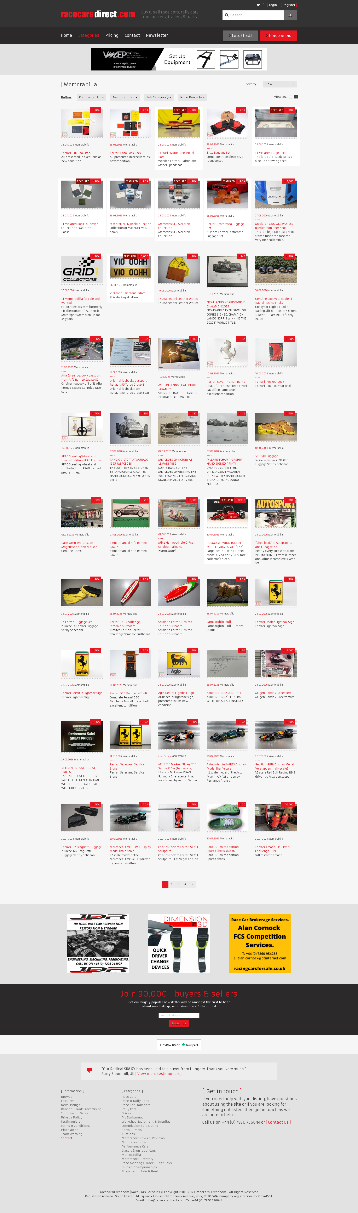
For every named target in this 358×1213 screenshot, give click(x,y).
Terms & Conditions (75, 1126)
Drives (126, 1113)
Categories (88, 35)
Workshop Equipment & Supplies (146, 1121)
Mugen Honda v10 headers (273, 693)
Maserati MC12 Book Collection (130, 224)
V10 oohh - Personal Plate (127, 293)
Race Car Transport (136, 1105)
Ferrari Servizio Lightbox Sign (82, 693)
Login (273, 5)
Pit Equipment (132, 1117)
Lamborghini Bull (219, 622)
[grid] (296, 97)
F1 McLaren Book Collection (79, 224)
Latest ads (242, 35)
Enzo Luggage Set (218, 152)
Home (66, 35)
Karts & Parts (132, 1130)
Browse (66, 1097)
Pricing (112, 35)
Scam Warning (71, 1134)
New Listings (70, 1105)
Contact (132, 35)
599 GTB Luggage (266, 456)
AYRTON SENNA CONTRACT (224, 693)
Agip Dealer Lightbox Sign (176, 693)
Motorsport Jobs (134, 1142)
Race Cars (129, 1097)
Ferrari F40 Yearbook (269, 382)
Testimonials (70, 1121)
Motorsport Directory (137, 1159)
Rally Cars (129, 1109)
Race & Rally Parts (136, 1101)
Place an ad (279, 35)
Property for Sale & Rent (140, 1171)
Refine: (66, 97)
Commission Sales (74, 1113)
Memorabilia (131, 1155)
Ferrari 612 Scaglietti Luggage (81, 847)
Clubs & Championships (139, 1167)
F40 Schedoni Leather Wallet (178, 299)
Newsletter (157, 35)
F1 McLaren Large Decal (271, 153)
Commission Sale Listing (140, 1126)
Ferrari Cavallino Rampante (226, 382)
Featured (67, 1101)
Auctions (128, 1134)
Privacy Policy (71, 1117)
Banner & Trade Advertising (81, 1109)
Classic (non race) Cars (139, 1150)
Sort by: (251, 84)
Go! (290, 15)
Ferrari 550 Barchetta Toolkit (130, 693)
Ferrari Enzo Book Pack (125, 153)
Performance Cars (135, 1146)
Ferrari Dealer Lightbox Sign (274, 622)
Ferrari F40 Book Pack (76, 153)
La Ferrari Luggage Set (76, 622)
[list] (290, 97)
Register (289, 5)
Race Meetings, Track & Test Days (147, 1163)
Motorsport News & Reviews (143, 1138)
